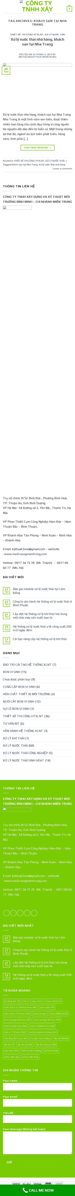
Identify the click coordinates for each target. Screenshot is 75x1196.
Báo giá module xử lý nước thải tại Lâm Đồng (39, 590)
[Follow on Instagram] (13, 913)
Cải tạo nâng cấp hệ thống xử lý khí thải (40, 639)
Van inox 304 (11, 1050)
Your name (10, 1080)
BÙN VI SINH (11, 672)
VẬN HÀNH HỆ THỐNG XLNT (23, 731)
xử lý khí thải (51, 1050)
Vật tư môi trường (31, 1050)
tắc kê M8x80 (61, 1038)
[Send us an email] (27, 913)
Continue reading (37, 147)
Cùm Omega (39, 1013)
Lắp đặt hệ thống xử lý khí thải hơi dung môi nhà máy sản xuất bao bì (40, 615)
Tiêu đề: (8, 1112)
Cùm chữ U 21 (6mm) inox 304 (20, 1007)
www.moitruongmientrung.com (25, 554)
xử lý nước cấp (11, 1056)
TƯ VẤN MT (11, 723)
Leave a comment (62, 168)
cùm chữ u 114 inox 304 (16, 1013)
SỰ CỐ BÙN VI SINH (16, 709)
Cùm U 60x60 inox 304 (42, 1026)
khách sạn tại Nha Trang (25, 164)
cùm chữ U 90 (47, 1007)
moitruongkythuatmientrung (38, 57)
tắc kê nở (9, 1044)
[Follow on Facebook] (6, 913)
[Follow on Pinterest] (34, 913)
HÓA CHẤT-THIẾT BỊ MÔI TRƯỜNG (26, 694)
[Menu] (5, 6)
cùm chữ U (37, 1001)
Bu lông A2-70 (11, 1001)
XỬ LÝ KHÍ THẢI (13, 738)
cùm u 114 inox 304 (14, 1032)
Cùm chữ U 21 (53, 1001)
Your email (10, 1096)
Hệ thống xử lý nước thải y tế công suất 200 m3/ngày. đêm (42, 628)
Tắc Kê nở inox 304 (46, 1044)
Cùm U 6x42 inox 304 (15, 1026)
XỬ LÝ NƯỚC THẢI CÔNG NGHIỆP (25, 753)
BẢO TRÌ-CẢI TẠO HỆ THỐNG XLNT (27, 664)
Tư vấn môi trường (40, 1038)
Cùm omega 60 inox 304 (17, 1019)
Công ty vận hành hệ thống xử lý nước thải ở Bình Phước (42, 603)
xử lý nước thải (30, 1056)
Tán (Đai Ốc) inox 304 (15, 1038)
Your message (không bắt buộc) (24, 1129)
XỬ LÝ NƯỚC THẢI (55, 34)
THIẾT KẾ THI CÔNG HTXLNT (26, 34)
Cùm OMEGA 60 (58, 1013)
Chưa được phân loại (16, 679)
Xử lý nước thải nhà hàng (52, 164)
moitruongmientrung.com (43, 1032)
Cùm (25, 1001)
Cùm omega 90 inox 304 (47, 1019)
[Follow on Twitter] (20, 913)
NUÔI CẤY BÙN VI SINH (18, 701)
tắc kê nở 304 (25, 1044)
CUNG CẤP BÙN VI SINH (19, 687)
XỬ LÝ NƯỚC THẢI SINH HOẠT (23, 760)
